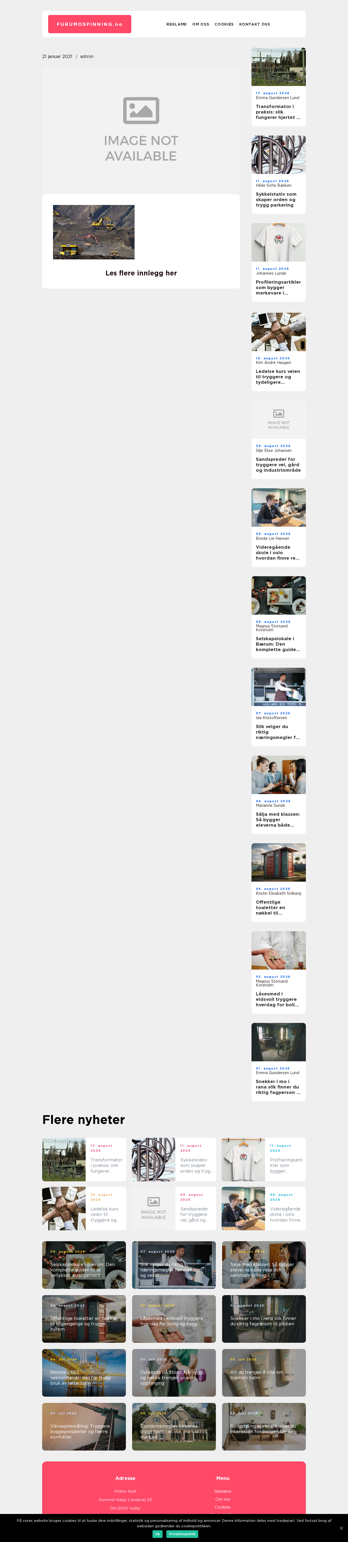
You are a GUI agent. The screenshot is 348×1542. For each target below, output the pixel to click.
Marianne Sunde (270, 805)
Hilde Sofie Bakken (273, 185)
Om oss (200, 24)
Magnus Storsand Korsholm (272, 628)
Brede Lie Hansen (272, 538)
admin (87, 56)
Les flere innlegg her (141, 273)
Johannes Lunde (271, 273)
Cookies (224, 24)
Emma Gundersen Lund (277, 98)
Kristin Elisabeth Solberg (278, 893)
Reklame (176, 24)
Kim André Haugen (273, 362)
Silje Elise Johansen (274, 450)
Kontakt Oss (254, 24)
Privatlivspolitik (182, 1534)
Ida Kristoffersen (271, 718)
